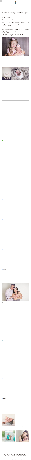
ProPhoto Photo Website (14, 459)
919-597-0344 (15, 7)
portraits (14, 457)
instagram (13, 452)
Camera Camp (5, 24)
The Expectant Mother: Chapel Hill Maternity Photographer (18, 447)
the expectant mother (16, 29)
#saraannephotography (18, 452)
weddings (11, 457)
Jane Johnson (23, 459)
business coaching (18, 457)
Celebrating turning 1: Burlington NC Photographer (11, 447)
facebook (11, 452)
